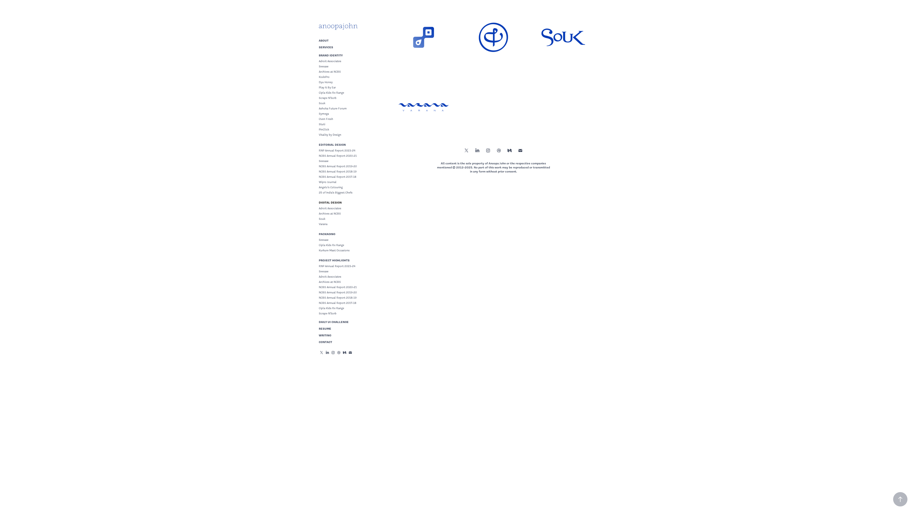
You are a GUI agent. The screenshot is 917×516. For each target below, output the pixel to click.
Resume (325, 329)
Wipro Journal (327, 182)
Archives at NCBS (330, 71)
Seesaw (323, 66)
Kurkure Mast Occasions (334, 250)
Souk (322, 103)
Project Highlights (334, 260)
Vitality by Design (330, 134)
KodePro (324, 77)
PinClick (324, 129)
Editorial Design (332, 145)
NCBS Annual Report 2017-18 (337, 176)
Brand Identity (331, 55)
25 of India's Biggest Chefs (335, 192)
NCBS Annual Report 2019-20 (338, 166)
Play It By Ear (327, 87)
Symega (324, 113)
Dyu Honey (326, 82)
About (324, 40)
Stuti (322, 124)
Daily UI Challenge (334, 322)
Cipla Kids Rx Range (331, 92)
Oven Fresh (326, 119)
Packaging (327, 234)
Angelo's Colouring (331, 187)
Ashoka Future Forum (333, 108)
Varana (323, 224)
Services (326, 47)
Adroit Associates (330, 61)
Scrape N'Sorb (327, 98)
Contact (325, 342)
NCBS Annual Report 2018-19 (338, 171)
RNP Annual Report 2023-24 (337, 150)
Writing (325, 335)
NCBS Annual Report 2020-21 (338, 155)
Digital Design (330, 202)
